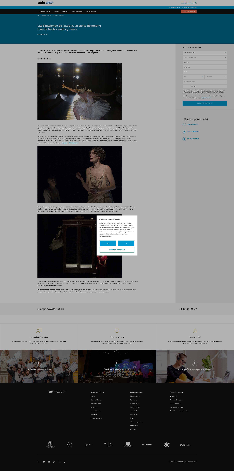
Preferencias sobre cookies (117, 249)
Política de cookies (105, 236)
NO (108, 243)
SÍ (126, 243)
